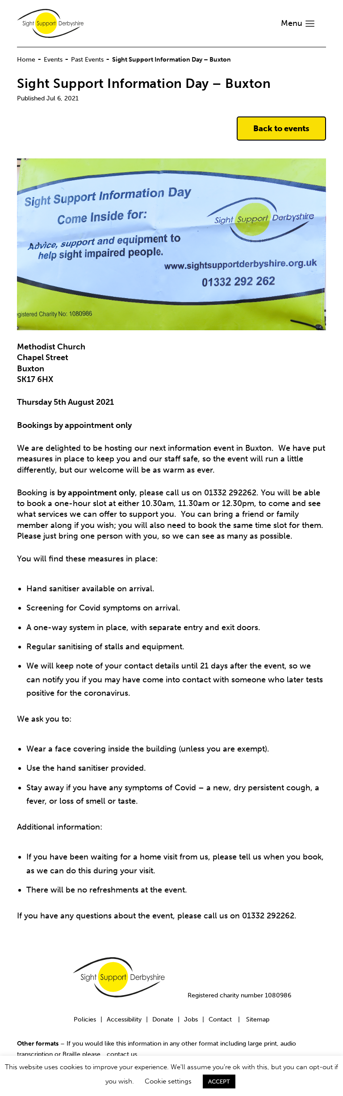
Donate (162, 1019)
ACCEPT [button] (219, 1081)
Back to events (281, 128)
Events (53, 59)
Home (26, 59)
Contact (220, 1019)
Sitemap (257, 1019)
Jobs (191, 1019)
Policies (85, 1019)
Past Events (87, 59)
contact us (122, 1054)
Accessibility (124, 1019)
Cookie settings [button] (168, 1081)
